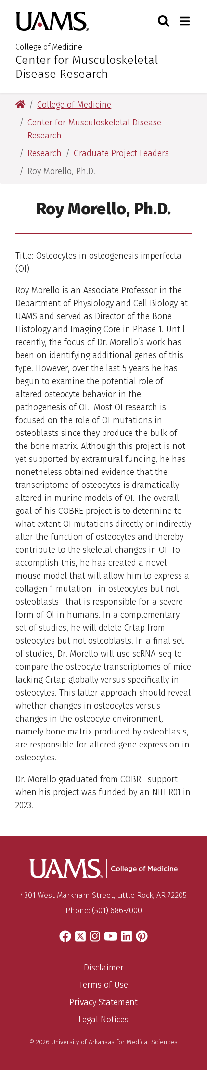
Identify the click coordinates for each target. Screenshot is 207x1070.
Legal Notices (103, 1019)
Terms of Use (103, 985)
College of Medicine (48, 46)
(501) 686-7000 (117, 910)
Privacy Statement (103, 1002)
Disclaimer (104, 967)
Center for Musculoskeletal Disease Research (86, 67)
